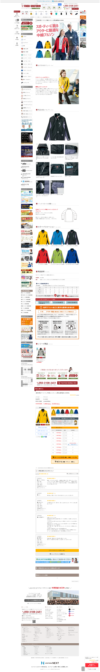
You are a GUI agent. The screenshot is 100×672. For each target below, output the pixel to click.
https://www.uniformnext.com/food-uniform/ (31, 618)
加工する (65, 461)
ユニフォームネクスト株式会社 (35, 603)
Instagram (72, 613)
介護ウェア (25, 652)
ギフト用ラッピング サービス (26, 340)
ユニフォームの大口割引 (26, 325)
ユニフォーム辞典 (49, 653)
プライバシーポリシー (62, 612)
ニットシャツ (49, 636)
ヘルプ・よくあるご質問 (62, 613)
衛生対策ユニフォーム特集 (26, 254)
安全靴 (36, 653)
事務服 (25, 651)
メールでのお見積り (50, 612)
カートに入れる (65, 457)
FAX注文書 (48, 610)
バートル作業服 (49, 647)
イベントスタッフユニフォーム (27, 215)
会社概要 (59, 610)
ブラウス (48, 637)
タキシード (36, 640)
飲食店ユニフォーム (27, 653)
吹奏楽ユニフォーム (25, 157)
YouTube (72, 615)
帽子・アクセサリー (61, 635)
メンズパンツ (60, 629)
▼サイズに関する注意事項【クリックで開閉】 (46, 299)
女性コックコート (26, 630)
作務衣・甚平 (25, 636)
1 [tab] (57, 364)
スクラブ (36, 648)
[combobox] (50, 4)
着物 (24, 637)
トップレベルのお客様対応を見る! (33, 600)
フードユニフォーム (33, 593)
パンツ (59, 627)
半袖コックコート (26, 628)
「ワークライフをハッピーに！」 (44, 1)
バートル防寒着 (49, 648)
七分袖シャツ (49, 629)
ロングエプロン (37, 628)
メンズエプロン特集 (25, 248)
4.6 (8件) (77, 395)
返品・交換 (48, 615)
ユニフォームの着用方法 (26, 287)
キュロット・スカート (61, 633)
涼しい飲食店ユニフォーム (26, 196)
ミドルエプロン (37, 629)
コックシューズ (72, 628)
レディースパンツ (61, 630)
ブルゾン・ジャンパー (25, 267)
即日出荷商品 (71, 630)
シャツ (47, 627)
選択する (92, 665)
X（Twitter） (73, 609)
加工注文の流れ (43, 427)
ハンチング (60, 637)
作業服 (25, 647)
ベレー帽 (59, 638)
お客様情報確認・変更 (62, 619)
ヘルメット (37, 654)
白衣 (24, 634)
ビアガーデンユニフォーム (26, 209)
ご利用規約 (60, 621)
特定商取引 (60, 615)
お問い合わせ (75, 8)
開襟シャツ (48, 630)
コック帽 (59, 636)
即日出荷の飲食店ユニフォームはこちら (26, 31)
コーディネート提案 (25, 332)
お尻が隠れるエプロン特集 (26, 228)
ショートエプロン (38, 630)
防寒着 (25, 648)
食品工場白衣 (24, 131)
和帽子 (59, 639)
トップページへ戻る (61, 616)
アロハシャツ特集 (24, 202)
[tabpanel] (41, 355)
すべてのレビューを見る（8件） (58, 550)
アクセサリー (71, 627)
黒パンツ (59, 628)
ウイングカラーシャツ (50, 635)
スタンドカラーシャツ (50, 634)
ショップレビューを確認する (58, 554)
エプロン (36, 627)
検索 (59, 4)
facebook (72, 611)
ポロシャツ (37, 647)
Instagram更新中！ (25, 280)
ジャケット (36, 638)
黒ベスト (36, 635)
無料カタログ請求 (49, 618)
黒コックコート (26, 629)
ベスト (36, 634)
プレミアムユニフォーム (26, 144)
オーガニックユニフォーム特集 (27, 241)
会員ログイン (60, 618)
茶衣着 (24, 639)
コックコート (25, 627)
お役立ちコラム (72, 634)
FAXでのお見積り (49, 613)
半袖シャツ (48, 628)
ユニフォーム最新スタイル (26, 235)
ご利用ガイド (60, 609)
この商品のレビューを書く (73, 473)
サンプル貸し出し (49, 616)
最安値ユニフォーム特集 (26, 222)
